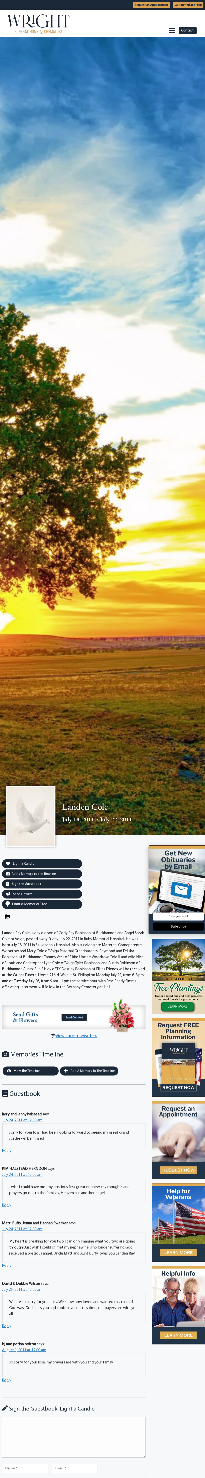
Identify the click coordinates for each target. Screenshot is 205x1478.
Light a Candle (23, 863)
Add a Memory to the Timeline (34, 874)
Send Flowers (22, 894)
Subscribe (178, 926)
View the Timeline (26, 1071)
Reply (6, 1151)
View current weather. (76, 1036)
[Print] (7, 917)
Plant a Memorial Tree (29, 904)
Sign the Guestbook (26, 884)
